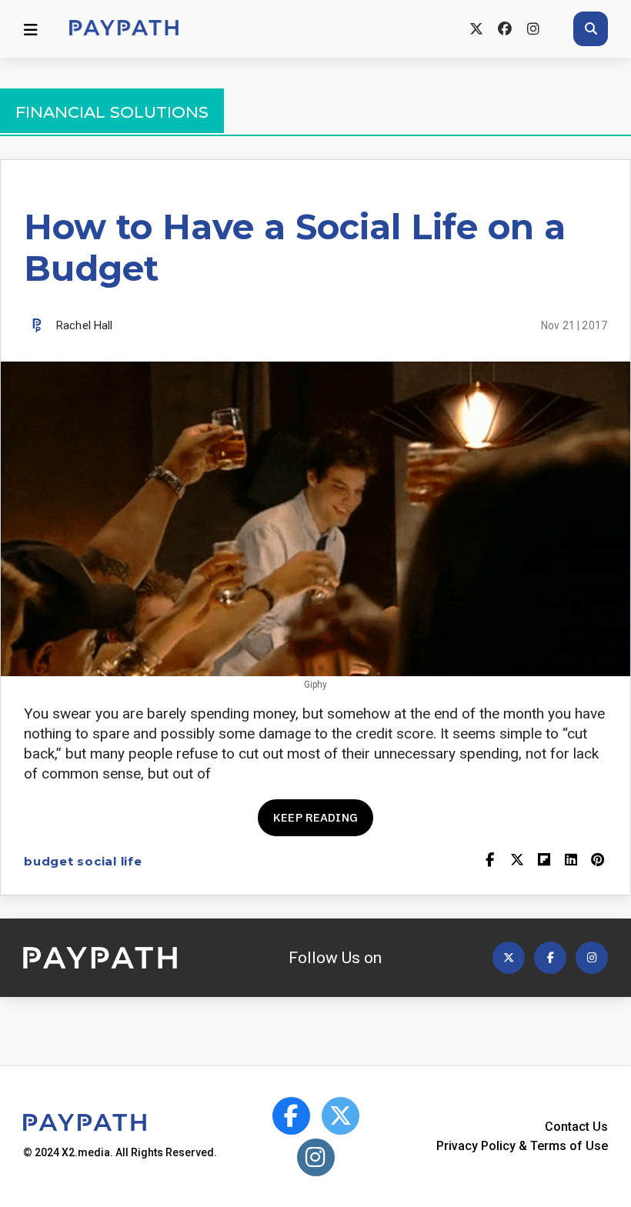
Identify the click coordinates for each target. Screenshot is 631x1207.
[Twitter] (476, 28)
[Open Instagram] (592, 958)
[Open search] (590, 29)
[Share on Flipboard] (543, 861)
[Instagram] (533, 28)
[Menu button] (30, 29)
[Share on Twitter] (516, 861)
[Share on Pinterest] (597, 861)
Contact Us (576, 1126)
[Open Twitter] (508, 958)
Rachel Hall (84, 325)
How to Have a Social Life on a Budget (295, 247)
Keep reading (315, 817)
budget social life (83, 861)
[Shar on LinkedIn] (570, 861)
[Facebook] (504, 28)
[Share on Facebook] (489, 861)
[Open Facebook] (550, 958)
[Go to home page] (124, 29)
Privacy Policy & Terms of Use (522, 1146)
